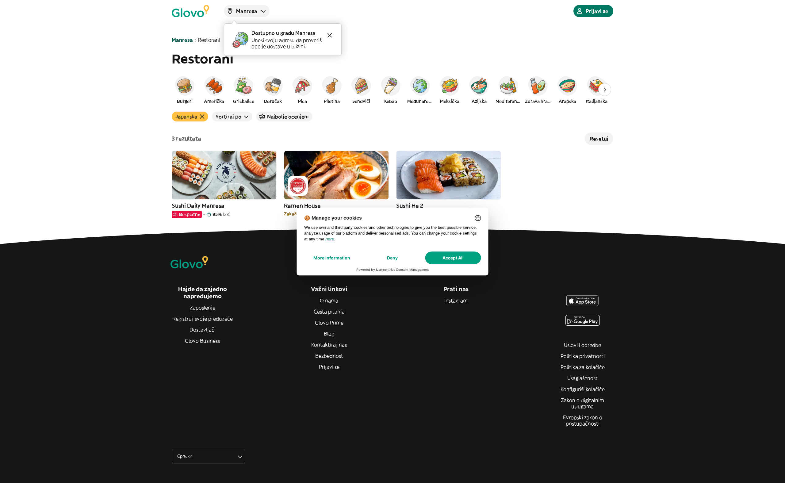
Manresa (182, 40)
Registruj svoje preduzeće (202, 319)
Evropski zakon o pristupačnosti (582, 420)
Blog (329, 334)
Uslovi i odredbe (582, 345)
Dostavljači (203, 330)
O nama (329, 300)
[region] (392, 89)
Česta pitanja (329, 312)
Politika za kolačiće (583, 367)
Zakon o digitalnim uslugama (582, 403)
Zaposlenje (202, 308)
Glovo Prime (329, 323)
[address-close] (330, 35)
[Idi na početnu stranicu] (190, 11)
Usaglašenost (582, 378)
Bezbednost (329, 356)
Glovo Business (202, 341)
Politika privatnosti (583, 356)
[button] (184, 89)
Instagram (456, 300)
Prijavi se (329, 367)
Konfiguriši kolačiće (583, 389)
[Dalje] (605, 89)
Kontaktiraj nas (329, 345)
